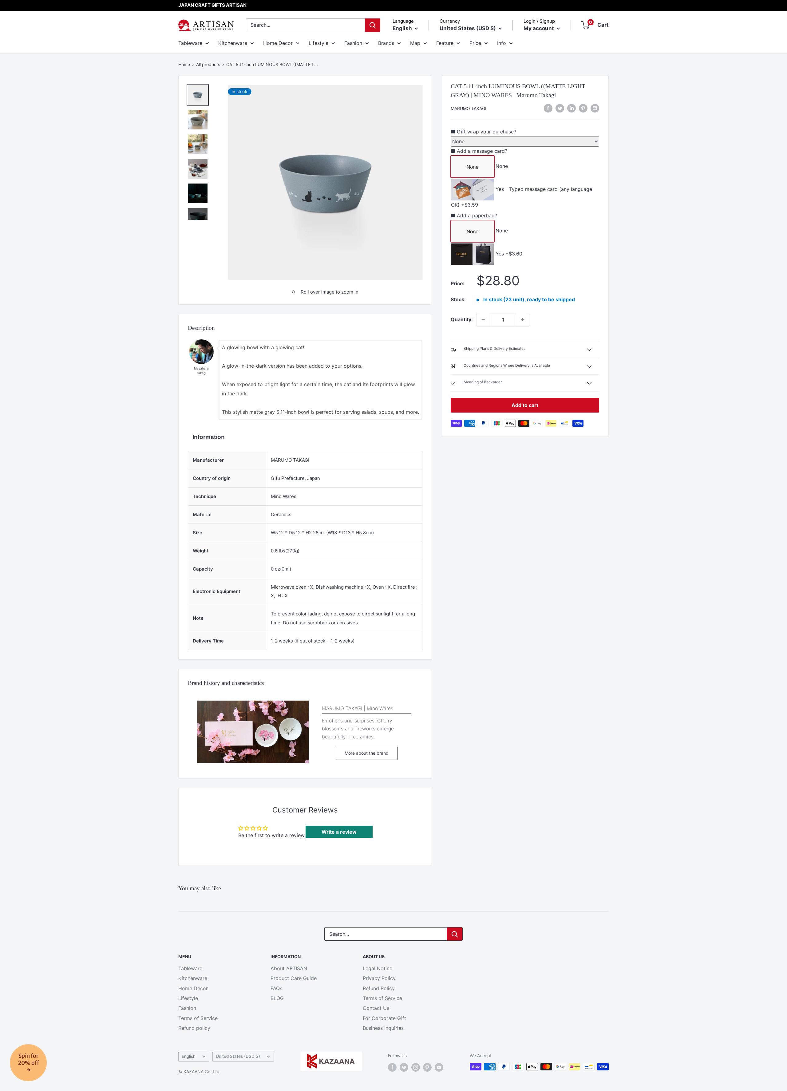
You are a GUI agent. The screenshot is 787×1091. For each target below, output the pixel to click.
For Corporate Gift (384, 1018)
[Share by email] (595, 108)
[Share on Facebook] (548, 108)
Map (415, 43)
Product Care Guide (294, 978)
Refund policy (194, 1028)
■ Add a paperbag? (474, 215)
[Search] (372, 25)
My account (539, 28)
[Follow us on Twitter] (404, 1067)
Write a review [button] (339, 832)
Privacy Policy (379, 978)
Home (184, 64)
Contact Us (376, 1008)
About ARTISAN (289, 968)
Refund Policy (379, 988)
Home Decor (278, 43)
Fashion (353, 43)
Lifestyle (318, 43)
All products (208, 64)
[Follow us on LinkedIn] (571, 108)
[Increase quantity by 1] (522, 319)
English (189, 1056)
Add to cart (525, 405)
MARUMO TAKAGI (468, 108)
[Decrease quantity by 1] (483, 319)
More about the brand (367, 753)
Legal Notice (377, 968)
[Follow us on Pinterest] (427, 1067)
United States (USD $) (238, 1056)
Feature (444, 43)
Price (475, 43)
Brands (386, 43)
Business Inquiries (383, 1028)
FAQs (276, 988)
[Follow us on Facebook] (392, 1067)
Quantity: (462, 319)
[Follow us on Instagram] (415, 1067)
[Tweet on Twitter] (560, 108)
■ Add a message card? (479, 151)
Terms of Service (198, 1018)
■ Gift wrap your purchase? (483, 131)
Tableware (190, 43)
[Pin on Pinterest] (583, 108)
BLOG (277, 998)
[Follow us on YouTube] (439, 1067)
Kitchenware (232, 43)
